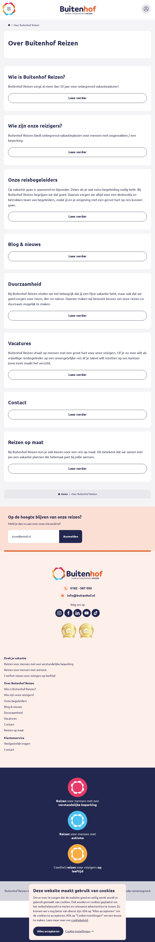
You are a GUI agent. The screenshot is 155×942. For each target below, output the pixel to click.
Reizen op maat (14, 730)
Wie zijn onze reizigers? (19, 695)
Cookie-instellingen (77, 931)
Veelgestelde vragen (17, 743)
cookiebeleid (79, 920)
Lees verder (77, 98)
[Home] (9, 25)
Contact (9, 724)
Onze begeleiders (15, 701)
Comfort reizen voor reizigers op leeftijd (29, 675)
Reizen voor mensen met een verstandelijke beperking (38, 664)
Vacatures (10, 718)
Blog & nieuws (13, 706)
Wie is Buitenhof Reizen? (20, 689)
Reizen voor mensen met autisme (25, 670)
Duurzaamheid (13, 712)
